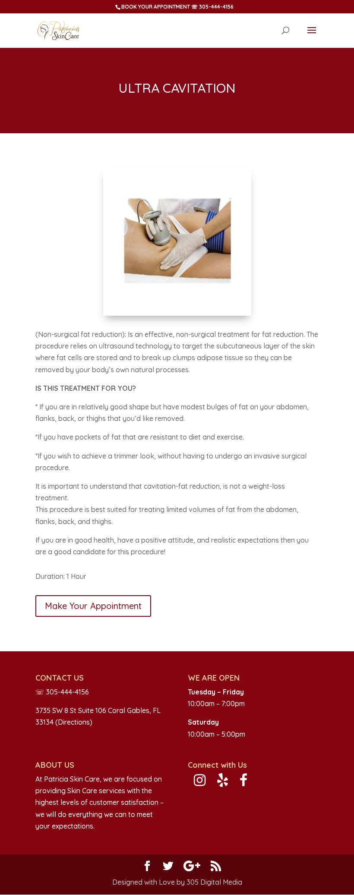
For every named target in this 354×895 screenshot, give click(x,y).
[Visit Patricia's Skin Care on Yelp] (222, 782)
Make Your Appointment (93, 605)
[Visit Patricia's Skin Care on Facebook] (243, 782)
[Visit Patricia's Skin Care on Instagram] (199, 782)
